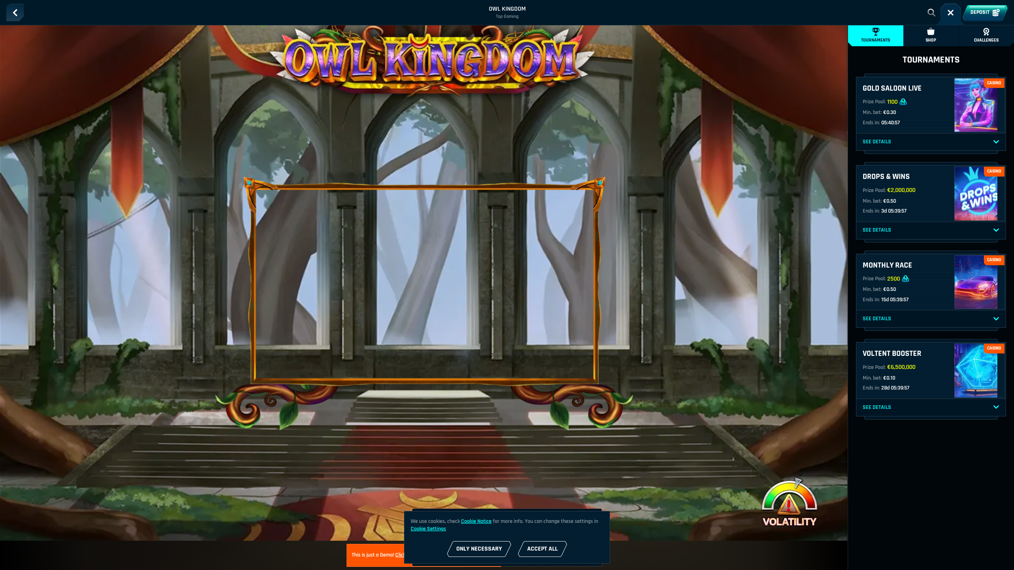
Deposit (979, 12)
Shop (931, 40)
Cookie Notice (476, 521)
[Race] (950, 13)
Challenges (986, 40)
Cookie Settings (428, 529)
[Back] (15, 12)
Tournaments (875, 40)
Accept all (542, 549)
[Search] (931, 13)
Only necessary (479, 549)
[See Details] (996, 142)
